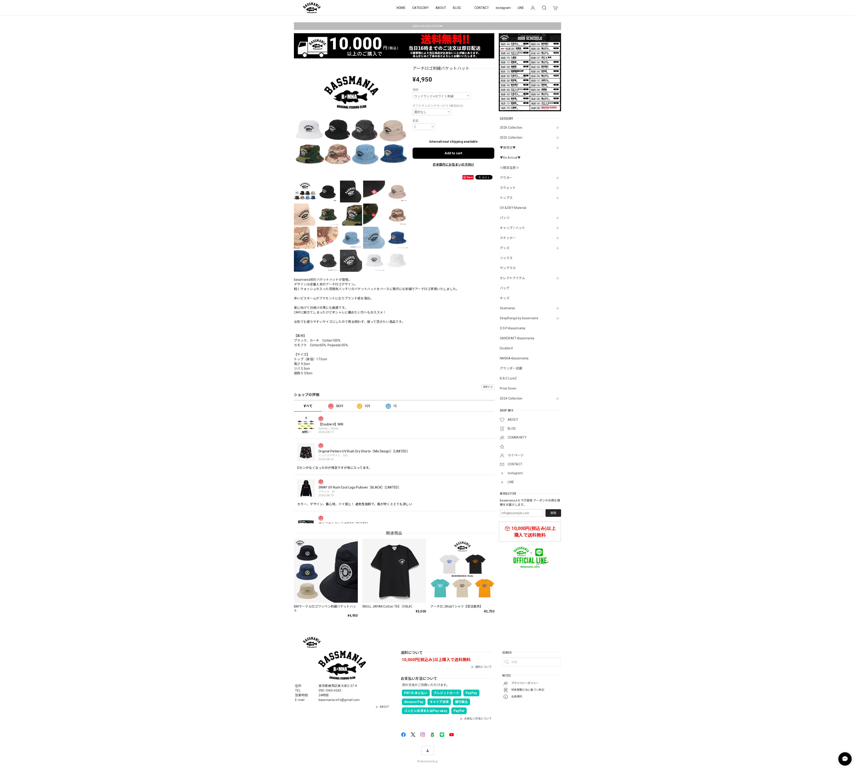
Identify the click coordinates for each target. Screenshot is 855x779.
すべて (307, 406)
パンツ (505, 218)
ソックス (506, 258)
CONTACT (481, 8)
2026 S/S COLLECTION (427, 26)
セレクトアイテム (512, 278)
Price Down (508, 388)
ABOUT (441, 8)
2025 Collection (511, 137)
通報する (488, 386)
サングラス (508, 268)
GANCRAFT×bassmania (517, 338)
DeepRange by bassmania (519, 318)
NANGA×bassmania (514, 358)
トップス (506, 198)
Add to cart (453, 153)
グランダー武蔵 (511, 368)
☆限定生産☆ (509, 167)
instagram (503, 8)
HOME (401, 8)
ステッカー (508, 238)
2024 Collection (511, 398)
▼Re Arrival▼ (510, 157)
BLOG (457, 8)
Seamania (507, 308)
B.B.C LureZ (508, 378)
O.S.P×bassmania (512, 328)
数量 (416, 120)
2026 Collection (511, 127)
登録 (553, 513)
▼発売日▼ (508, 147)
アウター (506, 177)
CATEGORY (420, 8)
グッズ (504, 248)
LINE (521, 8)
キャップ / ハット (512, 228)
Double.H (506, 348)
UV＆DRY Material (513, 208)
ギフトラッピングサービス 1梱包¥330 (438, 105)
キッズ (504, 298)
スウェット (508, 188)
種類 (416, 89)
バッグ (504, 288)
